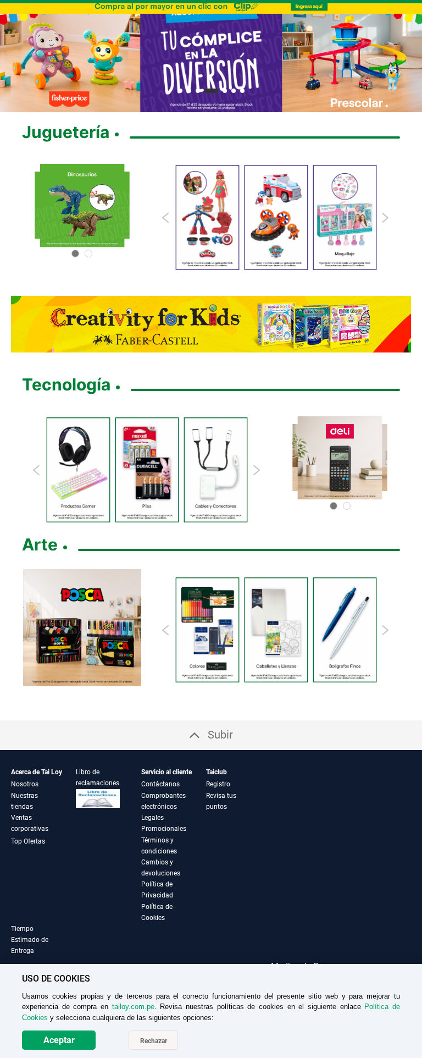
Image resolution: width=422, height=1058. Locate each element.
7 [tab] (242, 91)
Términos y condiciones (159, 845)
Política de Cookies (157, 912)
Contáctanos (160, 784)
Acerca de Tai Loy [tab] (36, 772)
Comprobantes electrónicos (163, 801)
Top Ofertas (28, 841)
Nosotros (24, 784)
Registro (218, 784)
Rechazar (153, 1041)
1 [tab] (180, 91)
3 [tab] (198, 91)
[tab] (43, 946)
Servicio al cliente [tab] (166, 772)
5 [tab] (225, 91)
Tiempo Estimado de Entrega (29, 940)
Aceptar (59, 1040)
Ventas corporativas (29, 823)
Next (385, 218)
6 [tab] (233, 91)
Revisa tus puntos (221, 801)
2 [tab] (189, 91)
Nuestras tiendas (24, 801)
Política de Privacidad (157, 889)
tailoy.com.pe (133, 1006)
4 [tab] (211, 91)
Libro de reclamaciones (97, 777)
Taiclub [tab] (216, 772)
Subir (220, 734)
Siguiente (409, 57)
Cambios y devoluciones (160, 867)
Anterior (12, 57)
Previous (166, 218)
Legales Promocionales (163, 823)
